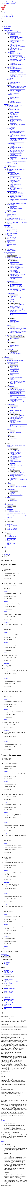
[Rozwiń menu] (1, 11)
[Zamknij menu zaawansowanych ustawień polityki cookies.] (1, 1032)
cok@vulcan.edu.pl (5, 955)
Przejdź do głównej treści (9, 3)
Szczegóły (3, 1120)
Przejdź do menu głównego (10, 1)
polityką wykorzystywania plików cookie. (10, 1020)
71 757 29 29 (4, 12)
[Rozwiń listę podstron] (9, 104)
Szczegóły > (6, 580)
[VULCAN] (7, 9)
